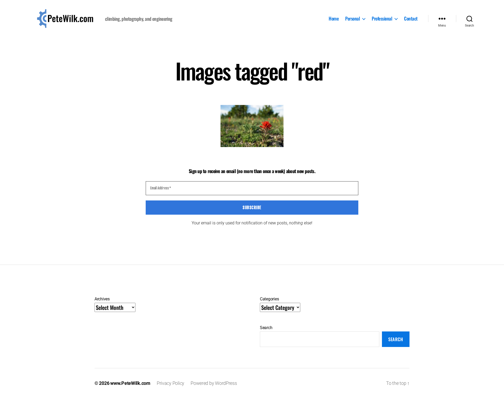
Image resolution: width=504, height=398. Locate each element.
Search (266, 327)
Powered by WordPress (214, 383)
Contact (411, 19)
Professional (382, 19)
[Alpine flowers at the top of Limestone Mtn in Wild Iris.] (252, 126)
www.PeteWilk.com (130, 383)
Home (334, 19)
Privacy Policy (170, 383)
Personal (352, 19)
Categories (269, 298)
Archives (102, 298)
